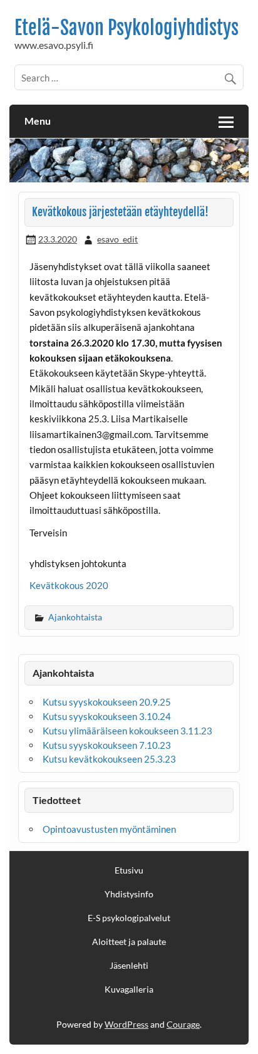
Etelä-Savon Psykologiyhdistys (126, 28)
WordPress (126, 1024)
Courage (183, 1024)
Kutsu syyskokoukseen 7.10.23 (107, 745)
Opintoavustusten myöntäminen (109, 829)
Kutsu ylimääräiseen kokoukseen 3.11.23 (127, 730)
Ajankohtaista (75, 617)
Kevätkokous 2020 (68, 585)
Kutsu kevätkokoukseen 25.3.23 (109, 758)
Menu (37, 121)
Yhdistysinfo (129, 894)
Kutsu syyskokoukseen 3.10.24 (107, 716)
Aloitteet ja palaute (129, 941)
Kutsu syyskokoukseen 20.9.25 (107, 701)
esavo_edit (117, 239)
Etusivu (129, 870)
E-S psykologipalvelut (129, 918)
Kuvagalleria (129, 989)
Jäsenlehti (129, 965)
